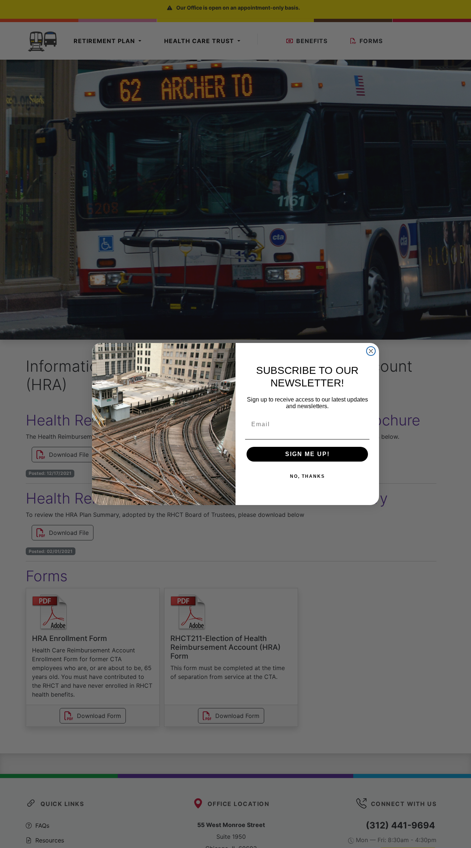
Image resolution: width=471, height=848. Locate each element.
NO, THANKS (307, 476)
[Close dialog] (370, 351)
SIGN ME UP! (307, 454)
